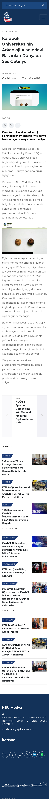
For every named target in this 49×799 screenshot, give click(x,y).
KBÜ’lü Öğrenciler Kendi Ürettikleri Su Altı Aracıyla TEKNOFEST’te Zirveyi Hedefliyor (16, 492)
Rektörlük (8, 610)
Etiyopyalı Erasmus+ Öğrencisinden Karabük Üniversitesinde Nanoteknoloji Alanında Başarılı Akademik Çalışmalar (16, 597)
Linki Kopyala (10, 78)
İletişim (8, 740)
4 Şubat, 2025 (10, 73)
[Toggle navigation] (43, 17)
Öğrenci (7, 446)
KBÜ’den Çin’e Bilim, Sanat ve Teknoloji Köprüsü (14, 572)
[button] (42, 416)
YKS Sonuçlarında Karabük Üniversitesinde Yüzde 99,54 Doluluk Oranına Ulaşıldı (15, 517)
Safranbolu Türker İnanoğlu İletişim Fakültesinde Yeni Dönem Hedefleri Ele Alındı (14, 468)
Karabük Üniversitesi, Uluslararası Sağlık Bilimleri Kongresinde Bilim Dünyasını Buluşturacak (15, 550)
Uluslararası (10, 528)
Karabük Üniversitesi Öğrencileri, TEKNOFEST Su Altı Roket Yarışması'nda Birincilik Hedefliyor (16, 674)
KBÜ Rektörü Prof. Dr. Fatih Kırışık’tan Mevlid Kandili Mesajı (15, 628)
